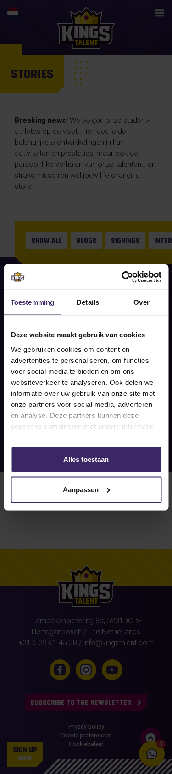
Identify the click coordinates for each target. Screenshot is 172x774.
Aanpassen (81, 489)
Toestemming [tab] (32, 302)
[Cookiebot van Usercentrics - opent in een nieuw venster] (122, 277)
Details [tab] (88, 302)
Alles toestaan (86, 459)
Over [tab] (141, 302)
